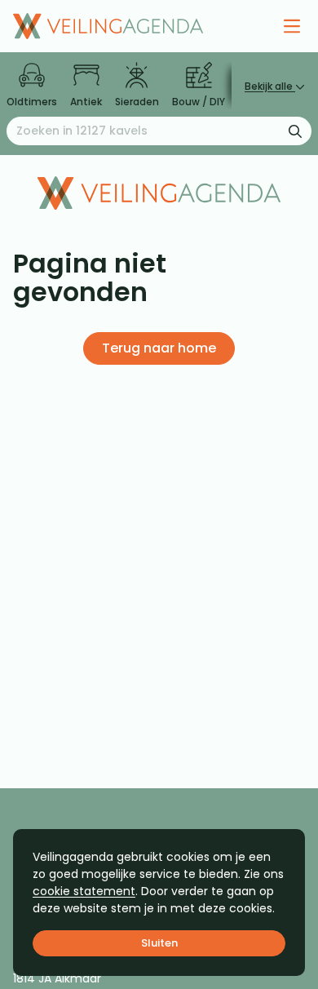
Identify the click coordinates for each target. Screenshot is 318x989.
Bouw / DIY (198, 102)
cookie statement (84, 891)
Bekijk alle (270, 86)
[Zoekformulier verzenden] (295, 130)
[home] (108, 26)
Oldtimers (32, 102)
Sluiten (159, 943)
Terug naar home (159, 348)
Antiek (86, 102)
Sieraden (137, 102)
